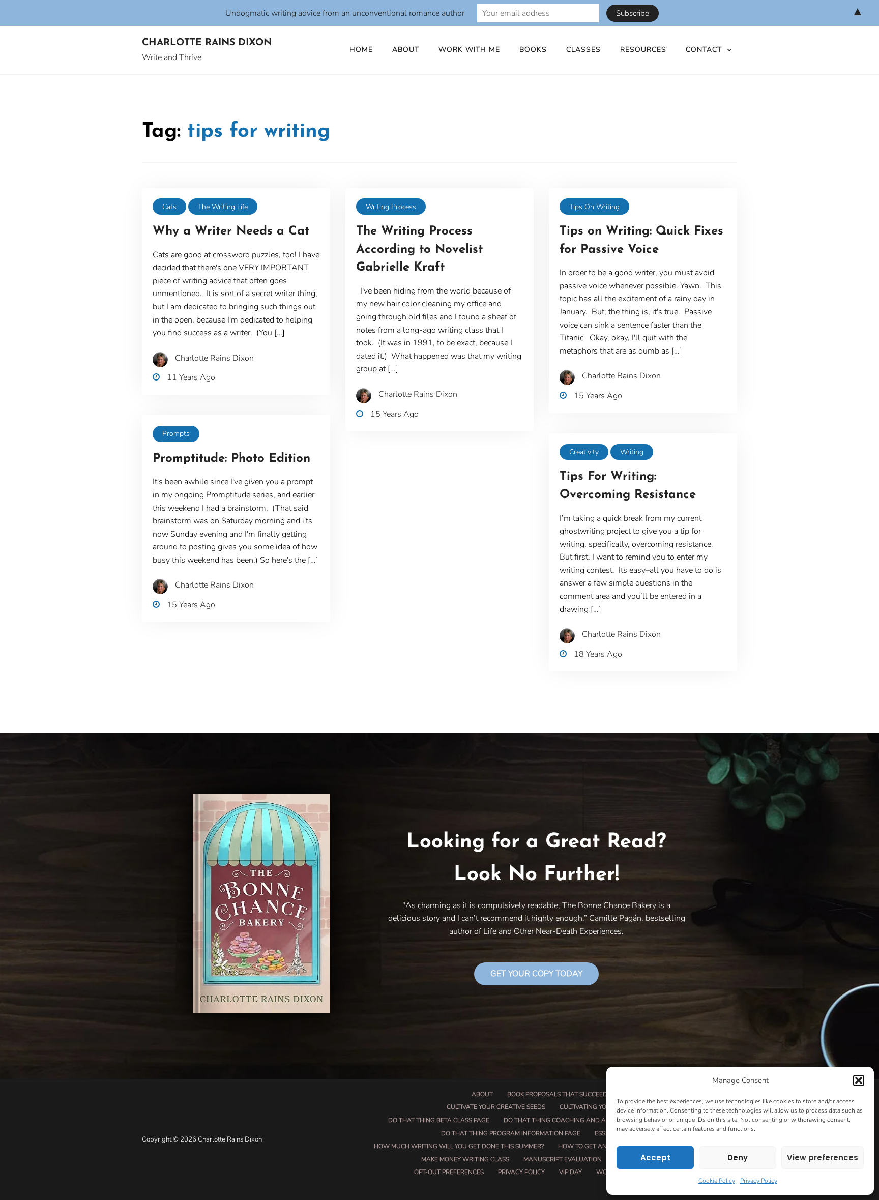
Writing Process (391, 207)
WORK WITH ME (469, 49)
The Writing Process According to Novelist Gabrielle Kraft (419, 249)
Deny (737, 1157)
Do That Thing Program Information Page (510, 1133)
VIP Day (570, 1172)
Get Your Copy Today (536, 973)
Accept (655, 1157)
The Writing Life (223, 207)
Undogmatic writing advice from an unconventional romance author (344, 13)
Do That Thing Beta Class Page (438, 1120)
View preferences (822, 1157)
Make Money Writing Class (465, 1159)
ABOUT (405, 49)
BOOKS (533, 49)
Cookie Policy (716, 1181)
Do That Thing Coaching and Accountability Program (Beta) (605, 1120)
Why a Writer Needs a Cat (231, 231)
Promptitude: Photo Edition (231, 459)
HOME (361, 49)
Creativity (584, 452)
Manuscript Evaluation (562, 1159)
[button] (859, 1080)
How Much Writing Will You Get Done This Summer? (459, 1146)
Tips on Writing (594, 207)
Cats (169, 207)
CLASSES (583, 49)
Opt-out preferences (449, 1172)
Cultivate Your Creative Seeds (496, 1107)
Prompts (176, 433)
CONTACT (704, 49)
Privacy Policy (758, 1181)
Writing (631, 452)
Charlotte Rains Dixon (207, 43)
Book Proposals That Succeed (557, 1094)
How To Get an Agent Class (604, 1146)
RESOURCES (643, 49)
